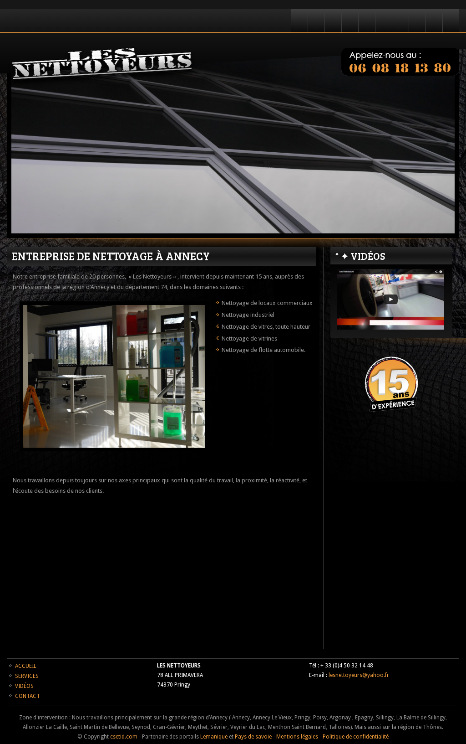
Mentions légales (297, 737)
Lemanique (214, 737)
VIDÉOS (24, 686)
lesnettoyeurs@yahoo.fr (359, 675)
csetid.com (123, 737)
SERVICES (27, 676)
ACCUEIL (25, 666)
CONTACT (27, 696)
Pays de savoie (253, 737)
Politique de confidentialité (356, 737)
